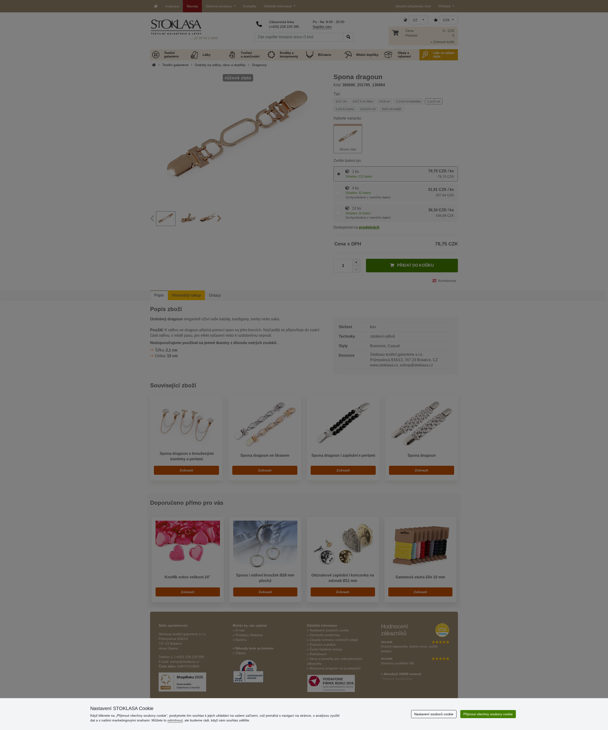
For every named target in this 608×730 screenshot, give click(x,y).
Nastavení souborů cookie (433, 714)
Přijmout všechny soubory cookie (488, 714)
